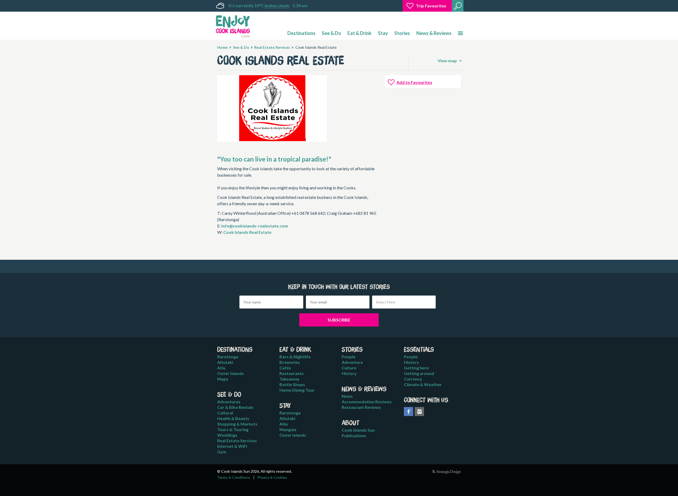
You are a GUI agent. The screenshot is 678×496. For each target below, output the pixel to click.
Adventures (228, 401)
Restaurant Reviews (361, 407)
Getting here (416, 367)
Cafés (285, 367)
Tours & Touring (232, 429)
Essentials (419, 349)
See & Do (331, 33)
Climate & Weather (423, 384)
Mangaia (287, 429)
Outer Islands (230, 373)
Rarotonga (227, 356)
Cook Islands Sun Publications (358, 432)
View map (448, 60)
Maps (222, 378)
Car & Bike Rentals (235, 407)
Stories (402, 33)
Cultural (225, 412)
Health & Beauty (233, 418)
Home (222, 47)
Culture (349, 367)
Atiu (221, 367)
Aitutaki (225, 362)
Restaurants (291, 373)
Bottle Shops (292, 384)
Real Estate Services (272, 47)
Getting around (419, 373)
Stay (383, 33)
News (347, 396)
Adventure (352, 362)
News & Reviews (434, 33)
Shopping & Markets (237, 423)
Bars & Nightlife (295, 356)
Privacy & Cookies (272, 477)
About (350, 423)
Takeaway (289, 378)
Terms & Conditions (233, 477)
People (348, 356)
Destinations (301, 33)
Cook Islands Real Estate (247, 232)
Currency (413, 378)
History (349, 373)
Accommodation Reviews (367, 401)
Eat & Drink (359, 33)
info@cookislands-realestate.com (254, 225)
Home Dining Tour (297, 389)
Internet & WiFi (232, 446)
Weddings (227, 434)
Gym (221, 451)
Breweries (289, 362)
